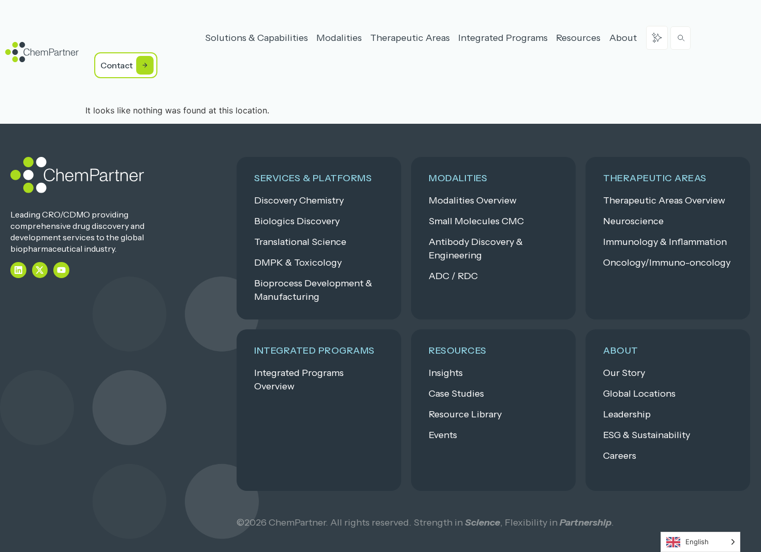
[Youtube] (61, 270)
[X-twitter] (40, 270)
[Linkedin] (18, 270)
